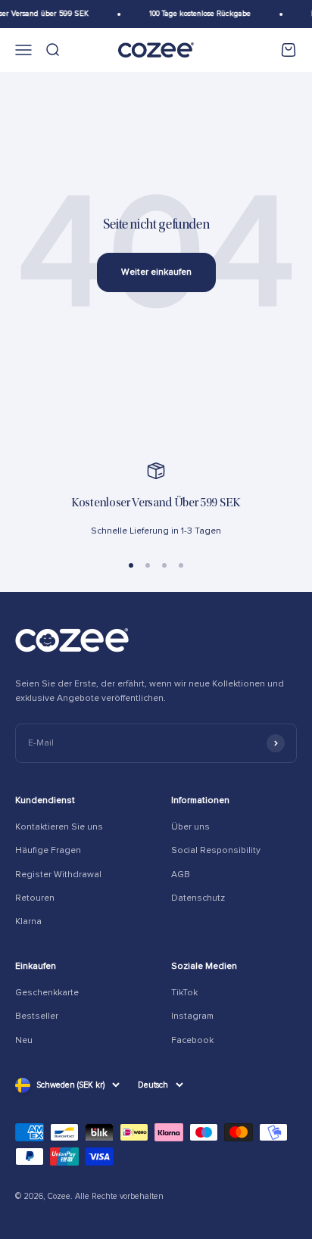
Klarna (28, 921)
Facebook (192, 1040)
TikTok (184, 992)
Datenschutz (198, 898)
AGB (180, 874)
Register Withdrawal (58, 874)
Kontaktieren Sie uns (59, 827)
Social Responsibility (216, 850)
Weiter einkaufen (156, 272)
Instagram (192, 1016)
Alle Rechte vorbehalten (119, 1196)
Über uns (190, 827)
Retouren (35, 898)
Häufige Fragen (48, 850)
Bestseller (36, 1016)
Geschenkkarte (47, 992)
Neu (24, 1040)
